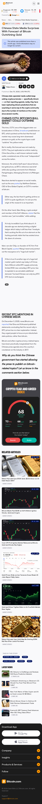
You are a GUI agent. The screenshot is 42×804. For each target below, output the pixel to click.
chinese (21, 661)
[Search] (34, 3)
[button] (26, 78)
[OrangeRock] (14, 15)
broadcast (24, 130)
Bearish (13, 440)
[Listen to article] (4, 78)
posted (17, 183)
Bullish (29, 440)
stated (30, 213)
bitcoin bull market (11, 657)
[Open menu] (38, 3)
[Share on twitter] (24, 86)
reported (5, 324)
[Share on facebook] (20, 86)
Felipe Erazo (10, 87)
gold (29, 661)
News (4, 20)
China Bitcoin (9, 661)
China (25, 657)
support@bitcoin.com (10, 798)
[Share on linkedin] (32, 86)
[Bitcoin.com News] (8, 3)
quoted (16, 249)
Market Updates (10, 20)
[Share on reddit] (28, 86)
